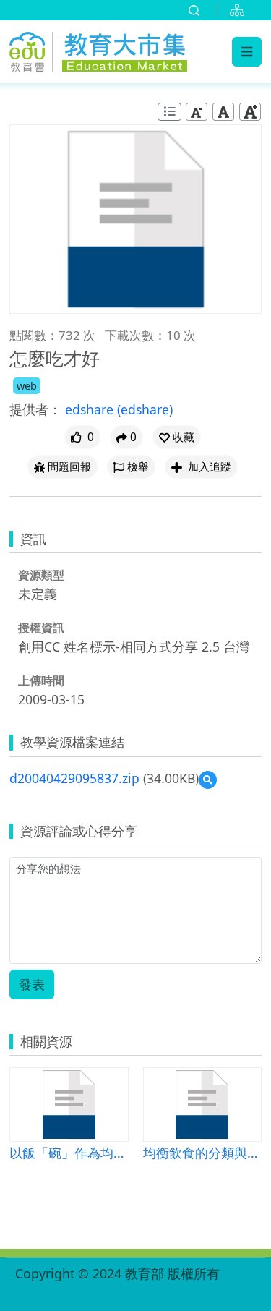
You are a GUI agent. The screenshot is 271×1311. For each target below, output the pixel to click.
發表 (32, 984)
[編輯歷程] (169, 112)
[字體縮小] (196, 111)
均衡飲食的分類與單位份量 (202, 1152)
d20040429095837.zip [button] (74, 778)
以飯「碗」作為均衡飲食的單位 (69, 1152)
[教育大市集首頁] (98, 49)
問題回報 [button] (69, 466)
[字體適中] (223, 111)
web (27, 386)
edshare (91, 409)
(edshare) (145, 409)
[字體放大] (250, 111)
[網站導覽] (240, 10)
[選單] (247, 51)
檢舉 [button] (138, 466)
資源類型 (41, 575)
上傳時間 (41, 680)
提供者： (35, 409)
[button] (176, 437)
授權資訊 (41, 628)
